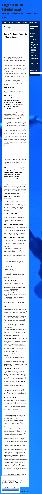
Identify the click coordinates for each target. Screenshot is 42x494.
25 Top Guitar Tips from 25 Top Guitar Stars (34, 46)
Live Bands (24, 22)
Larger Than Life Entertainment (13, 7)
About (36, 22)
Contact (31, 22)
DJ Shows (18, 22)
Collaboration (20, 479)
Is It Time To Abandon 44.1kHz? (33, 41)
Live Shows (11, 22)
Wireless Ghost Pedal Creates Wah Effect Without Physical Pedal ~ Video (34, 56)
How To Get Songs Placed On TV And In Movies (15, 35)
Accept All (10, 489)
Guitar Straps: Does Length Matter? (33, 51)
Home (5, 22)
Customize (6, 487)
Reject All (14, 487)
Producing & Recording (20, 480)
